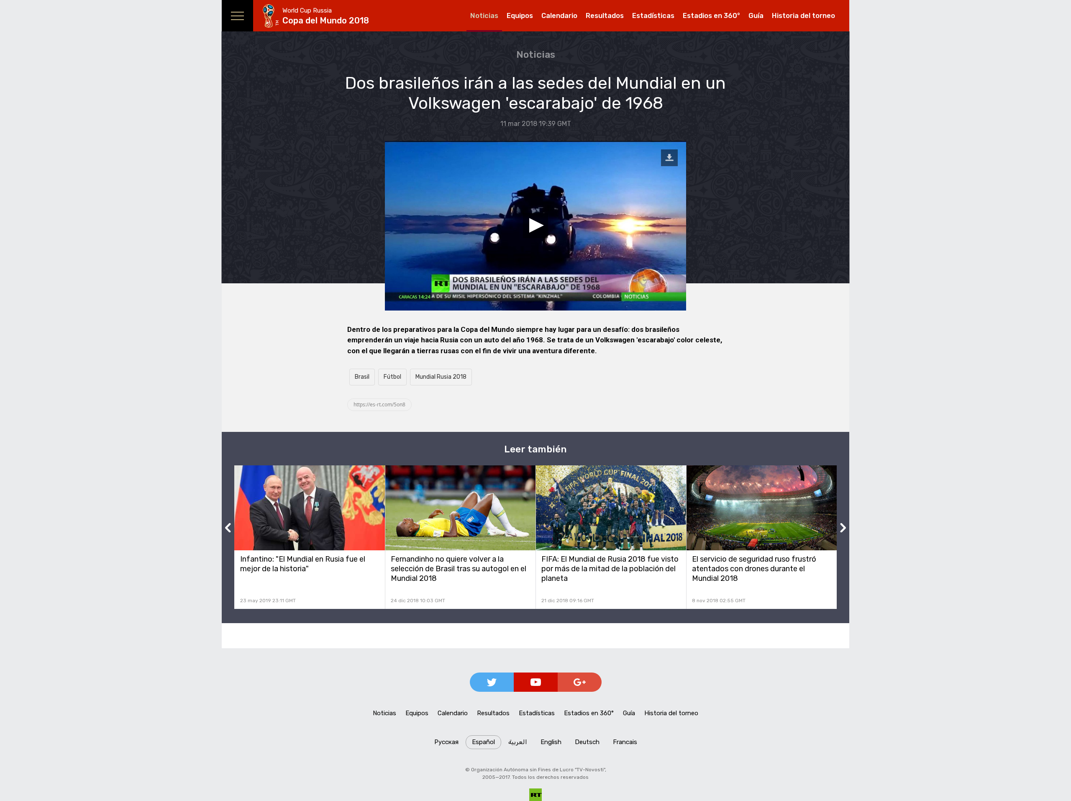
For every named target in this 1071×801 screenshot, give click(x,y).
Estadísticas (653, 16)
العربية (517, 742)
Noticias (484, 16)
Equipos (520, 16)
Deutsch (587, 742)
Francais (625, 742)
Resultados (605, 16)
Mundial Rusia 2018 (440, 376)
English (551, 742)
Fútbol (392, 376)
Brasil (362, 376)
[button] (535, 225)
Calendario (559, 16)
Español (483, 742)
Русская (446, 742)
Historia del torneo (803, 16)
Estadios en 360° (711, 16)
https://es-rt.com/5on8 (379, 404)
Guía (756, 16)
